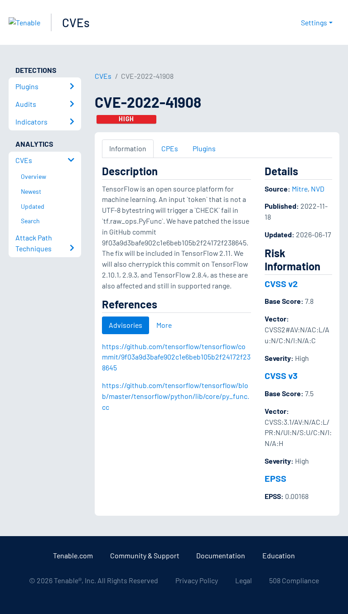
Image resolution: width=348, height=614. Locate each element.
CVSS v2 (281, 283)
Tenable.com (73, 555)
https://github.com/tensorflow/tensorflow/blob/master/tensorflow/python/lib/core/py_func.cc (175, 396)
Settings (314, 22)
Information (127, 148)
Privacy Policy (196, 580)
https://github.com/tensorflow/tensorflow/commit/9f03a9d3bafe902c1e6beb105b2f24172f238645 (176, 357)
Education (278, 555)
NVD (317, 188)
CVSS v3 (281, 375)
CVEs (76, 22)
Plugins (204, 148)
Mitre (300, 188)
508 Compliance (294, 580)
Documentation (220, 555)
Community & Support (144, 555)
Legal (243, 580)
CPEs (169, 148)
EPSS (275, 478)
